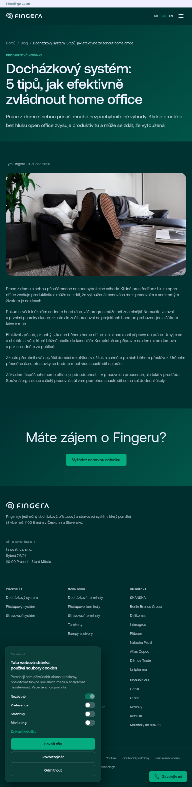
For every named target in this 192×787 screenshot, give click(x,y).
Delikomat (138, 616)
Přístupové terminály (84, 607)
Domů (11, 43)
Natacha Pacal (141, 643)
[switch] (90, 705)
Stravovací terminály (84, 616)
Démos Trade (140, 660)
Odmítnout (53, 770)
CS (164, 16)
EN (171, 16)
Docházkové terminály (85, 598)
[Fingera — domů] (24, 16)
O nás (134, 698)
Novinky (136, 707)
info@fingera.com (18, 3)
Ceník (134, 689)
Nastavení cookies (168, 758)
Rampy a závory (80, 634)
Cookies (111, 758)
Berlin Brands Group (146, 607)
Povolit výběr (53, 757)
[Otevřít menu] (181, 16)
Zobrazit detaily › (23, 731)
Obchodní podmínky (136, 758)
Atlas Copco (139, 652)
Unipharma (138, 669)
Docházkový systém (22, 598)
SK (156, 16)
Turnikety (75, 625)
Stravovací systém (20, 616)
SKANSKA (138, 598)
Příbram (136, 634)
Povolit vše (53, 744)
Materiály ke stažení (145, 725)
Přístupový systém (20, 607)
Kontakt (136, 716)
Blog (24, 43)
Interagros (138, 625)
